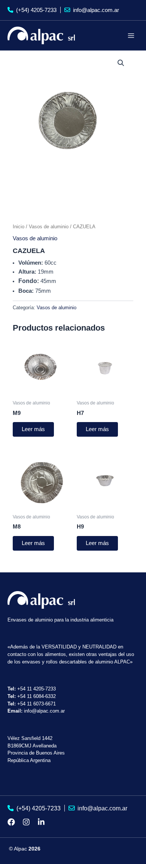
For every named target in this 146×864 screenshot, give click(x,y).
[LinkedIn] (41, 822)
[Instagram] (26, 822)
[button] (121, 63)
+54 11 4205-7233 (36, 689)
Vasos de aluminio (49, 226)
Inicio (18, 226)
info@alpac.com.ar (95, 10)
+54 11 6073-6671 (36, 704)
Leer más (33, 429)
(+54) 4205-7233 (36, 10)
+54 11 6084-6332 (36, 696)
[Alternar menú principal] (131, 35)
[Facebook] (11, 822)
